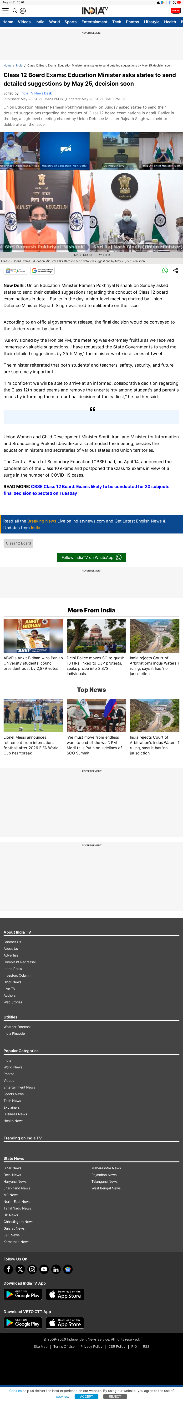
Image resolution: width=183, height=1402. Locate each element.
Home (7, 21)
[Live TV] (176, 11)
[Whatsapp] (165, 271)
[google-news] (68, 1269)
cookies (62, 1396)
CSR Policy (116, 1346)
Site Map (40, 1346)
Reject (115, 1396)
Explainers (12, 1107)
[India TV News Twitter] (174, 2)
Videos (24, 21)
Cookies (15, 1391)
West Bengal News (106, 1188)
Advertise (11, 955)
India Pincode (14, 1033)
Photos (132, 21)
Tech (116, 21)
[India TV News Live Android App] (23, 1294)
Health (170, 21)
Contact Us (12, 942)
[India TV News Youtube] (179, 2)
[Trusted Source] (42, 271)
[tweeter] (20, 1269)
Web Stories (13, 1002)
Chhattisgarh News (18, 1222)
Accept (86, 1396)
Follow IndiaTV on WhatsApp (87, 557)
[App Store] (65, 1294)
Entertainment (94, 21)
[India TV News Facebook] (170, 2)
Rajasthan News (104, 1175)
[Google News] (16, 271)
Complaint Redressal (20, 962)
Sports (71, 21)
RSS (146, 1346)
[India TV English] (95, 11)
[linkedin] (56, 1269)
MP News (11, 1195)
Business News (15, 1114)
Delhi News (12, 1175)
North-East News (17, 1201)
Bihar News (12, 1168)
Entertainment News (19, 1087)
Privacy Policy (91, 1346)
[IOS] (158, 2)
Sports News (14, 1094)
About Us (11, 948)
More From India (91, 610)
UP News (11, 1215)
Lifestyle (151, 21)
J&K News (12, 1235)
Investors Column (17, 975)
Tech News (12, 1101)
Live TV (9, 989)
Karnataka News (16, 1242)
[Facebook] (8, 1269)
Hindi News (12, 982)
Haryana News (15, 1181)
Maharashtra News (106, 1168)
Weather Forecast (17, 1027)
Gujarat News (14, 1228)
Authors (9, 995)
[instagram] (32, 1269)
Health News (13, 1121)
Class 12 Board (18, 543)
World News (13, 1067)
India (40, 21)
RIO (134, 1346)
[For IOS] (65, 1323)
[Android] (163, 2)
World (54, 21)
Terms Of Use (64, 1346)
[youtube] (44, 1269)
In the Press (13, 969)
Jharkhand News (17, 1188)
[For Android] (23, 1323)
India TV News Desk (36, 93)
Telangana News (104, 1181)
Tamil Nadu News (17, 1208)
